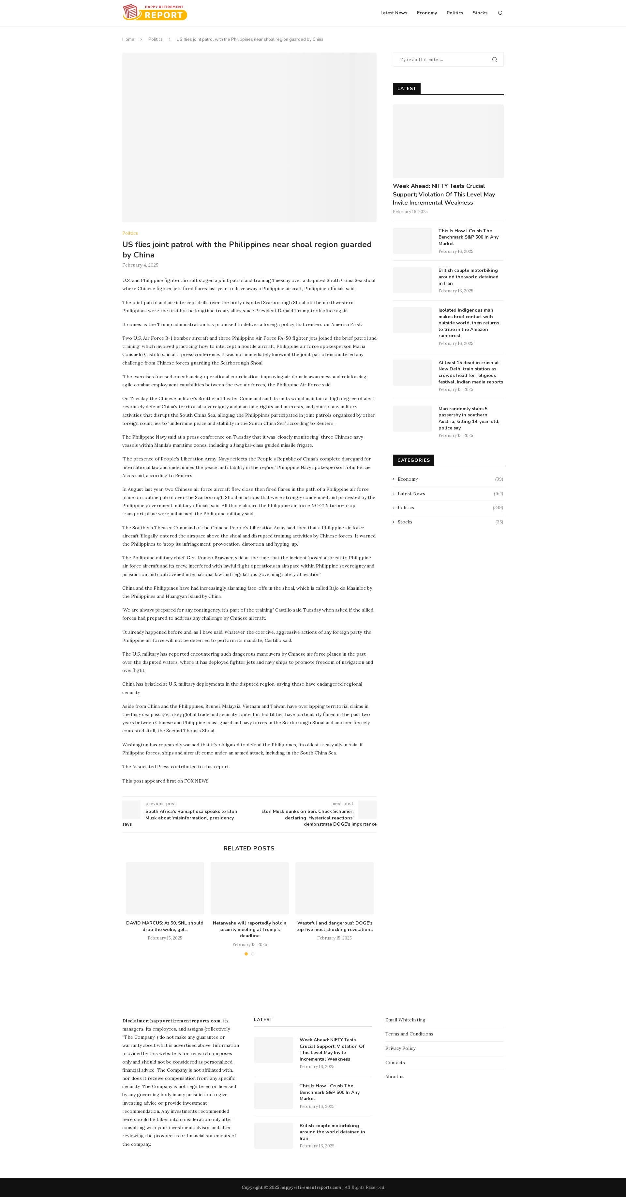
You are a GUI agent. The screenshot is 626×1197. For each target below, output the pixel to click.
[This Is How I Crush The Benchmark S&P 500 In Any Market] (412, 241)
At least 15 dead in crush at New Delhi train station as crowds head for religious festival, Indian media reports (471, 372)
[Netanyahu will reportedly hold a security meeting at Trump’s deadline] (250, 888)
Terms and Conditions (409, 1034)
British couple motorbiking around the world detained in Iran (469, 276)
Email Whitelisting (405, 1020)
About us (395, 1077)
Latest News (393, 13)
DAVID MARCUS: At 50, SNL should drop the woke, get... (164, 926)
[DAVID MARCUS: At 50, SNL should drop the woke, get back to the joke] (165, 888)
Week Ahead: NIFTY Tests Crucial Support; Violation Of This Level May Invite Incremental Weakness (444, 194)
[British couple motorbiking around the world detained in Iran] (412, 280)
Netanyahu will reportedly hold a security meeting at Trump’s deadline (250, 929)
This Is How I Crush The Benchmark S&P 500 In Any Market (469, 237)
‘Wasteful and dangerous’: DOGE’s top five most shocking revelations (334, 926)
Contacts (395, 1062)
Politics (455, 13)
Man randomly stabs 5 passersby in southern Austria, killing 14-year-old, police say (469, 418)
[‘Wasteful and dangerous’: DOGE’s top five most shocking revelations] (334, 888)
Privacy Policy (400, 1048)
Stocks (480, 13)
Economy (427, 13)
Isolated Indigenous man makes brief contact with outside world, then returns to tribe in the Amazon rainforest (469, 323)
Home (128, 39)
